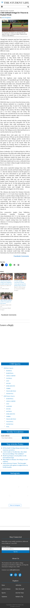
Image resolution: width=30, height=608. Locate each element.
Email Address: (5, 436)
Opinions (4, 596)
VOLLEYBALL (9, 421)
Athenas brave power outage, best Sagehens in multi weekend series (6, 282)
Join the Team (20, 593)
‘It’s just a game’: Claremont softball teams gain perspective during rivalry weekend (20, 283)
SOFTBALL (9, 411)
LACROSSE (9, 406)
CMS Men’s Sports (8, 368)
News (3, 585)
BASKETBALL (9, 373)
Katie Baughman (6, 17)
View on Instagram (15, 505)
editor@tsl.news (15, 570)
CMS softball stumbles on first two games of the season (6, 301)
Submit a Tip (19, 596)
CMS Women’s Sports (9, 396)
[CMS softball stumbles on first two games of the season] (6, 295)
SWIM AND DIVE (10, 386)
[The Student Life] (15, 3)
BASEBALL (9, 370)
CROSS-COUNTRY (11, 376)
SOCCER (8, 383)
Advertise (18, 585)
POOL (7, 426)
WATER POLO (9, 393)
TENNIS (8, 388)
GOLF (7, 381)
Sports (4, 593)
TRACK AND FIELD (11, 391)
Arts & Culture (6, 589)
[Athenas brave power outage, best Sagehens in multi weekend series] (6, 276)
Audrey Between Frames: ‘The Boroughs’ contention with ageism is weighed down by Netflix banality (15, 465)
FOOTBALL (9, 378)
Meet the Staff (20, 589)
